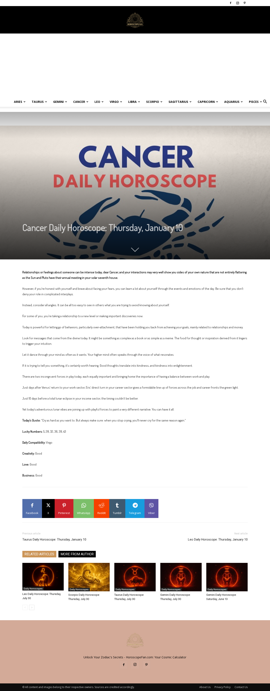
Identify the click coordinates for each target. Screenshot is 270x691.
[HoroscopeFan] (135, 20)
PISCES (254, 102)
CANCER (79, 102)
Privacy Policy (223, 687)
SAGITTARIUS (178, 102)
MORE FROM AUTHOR (77, 554)
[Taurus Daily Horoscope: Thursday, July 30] (135, 577)
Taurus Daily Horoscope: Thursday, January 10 (54, 539)
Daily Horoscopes (33, 588)
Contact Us (241, 687)
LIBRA (132, 102)
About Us (205, 687)
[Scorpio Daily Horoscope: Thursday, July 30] (89, 577)
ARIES (18, 102)
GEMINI (58, 102)
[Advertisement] (135, 65)
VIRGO (114, 102)
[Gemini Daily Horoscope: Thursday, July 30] (181, 577)
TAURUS (38, 102)
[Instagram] (237, 3)
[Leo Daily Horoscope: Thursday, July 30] (43, 576)
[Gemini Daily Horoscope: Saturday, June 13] (227, 577)
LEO (97, 102)
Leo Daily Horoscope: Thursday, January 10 (218, 539)
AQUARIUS (231, 102)
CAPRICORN (206, 102)
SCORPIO (152, 102)
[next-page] (31, 607)
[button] (265, 102)
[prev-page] (25, 607)
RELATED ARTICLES (39, 554)
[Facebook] (230, 3)
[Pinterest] (244, 3)
